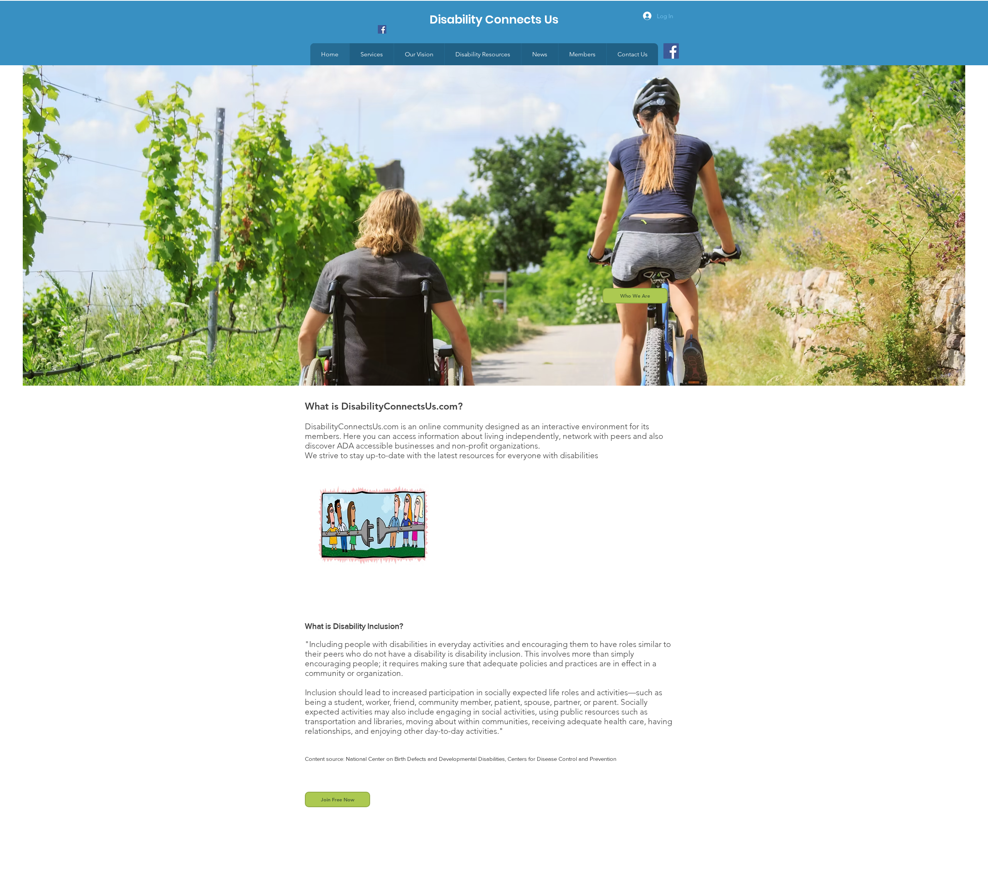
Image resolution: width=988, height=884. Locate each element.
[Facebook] (671, 51)
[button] (582, 54)
